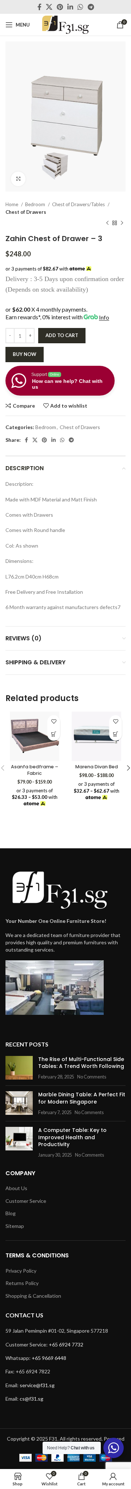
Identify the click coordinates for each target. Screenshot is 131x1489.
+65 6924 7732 (66, 1344)
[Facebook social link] (39, 6)
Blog (10, 1213)
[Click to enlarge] (18, 179)
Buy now (24, 354)
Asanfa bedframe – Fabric (34, 770)
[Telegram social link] (91, 6)
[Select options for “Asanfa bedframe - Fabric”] (53, 734)
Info (104, 317)
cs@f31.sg (31, 1399)
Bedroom (35, 204)
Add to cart (61, 335)
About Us (16, 1188)
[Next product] (122, 223)
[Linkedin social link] (70, 6)
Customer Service (25, 1201)
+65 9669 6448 (49, 1358)
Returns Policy (22, 1283)
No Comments (91, 1077)
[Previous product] (107, 223)
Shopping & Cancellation (33, 1296)
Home (12, 204)
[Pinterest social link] (60, 6)
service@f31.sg (37, 1385)
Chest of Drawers (25, 212)
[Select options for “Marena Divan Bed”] (115, 734)
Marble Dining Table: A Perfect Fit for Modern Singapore (81, 1098)
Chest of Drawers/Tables (79, 204)
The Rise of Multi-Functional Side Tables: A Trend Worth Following (81, 1063)
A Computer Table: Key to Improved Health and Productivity (72, 1137)
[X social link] (49, 6)
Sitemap (14, 1226)
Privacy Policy (20, 1271)
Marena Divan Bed (96, 767)
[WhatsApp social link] (80, 6)
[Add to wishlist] (53, 721)
